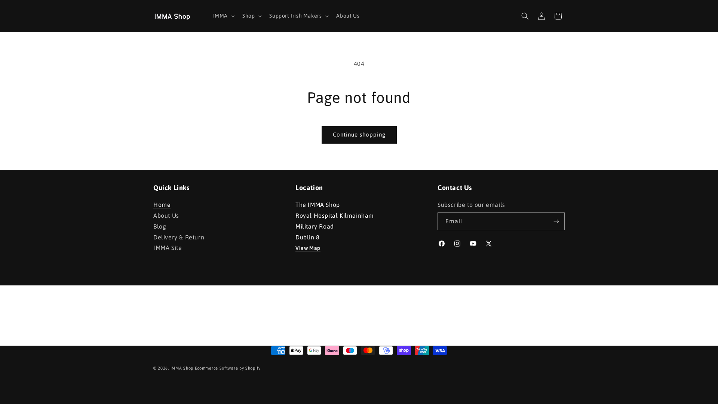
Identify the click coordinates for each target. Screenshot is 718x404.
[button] (223, 16)
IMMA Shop (182, 368)
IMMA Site (167, 247)
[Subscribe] (556, 221)
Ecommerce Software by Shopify (228, 368)
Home (162, 205)
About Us (166, 215)
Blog (159, 226)
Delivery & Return (178, 237)
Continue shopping (359, 134)
